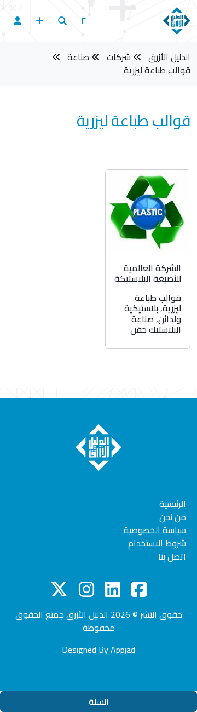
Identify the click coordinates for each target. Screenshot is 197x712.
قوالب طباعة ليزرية (157, 70)
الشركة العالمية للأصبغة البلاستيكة (147, 273)
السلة (99, 701)
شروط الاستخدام (157, 543)
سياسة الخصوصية (155, 530)
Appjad (123, 649)
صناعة (78, 57)
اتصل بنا (172, 556)
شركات (119, 57)
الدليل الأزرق (169, 57)
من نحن (172, 517)
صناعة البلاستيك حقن (155, 324)
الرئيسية (172, 503)
